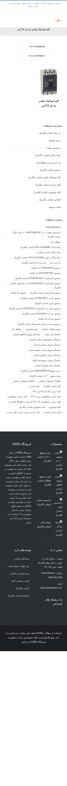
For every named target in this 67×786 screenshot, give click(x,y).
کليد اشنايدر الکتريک (52, 386)
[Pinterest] (49, 612)
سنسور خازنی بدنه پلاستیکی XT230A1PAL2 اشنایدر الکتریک (34, 308)
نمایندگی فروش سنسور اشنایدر (47, 345)
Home (57, 33)
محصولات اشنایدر (45, 33)
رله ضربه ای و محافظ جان (48, 162)
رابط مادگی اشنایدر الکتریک (48, 155)
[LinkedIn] (44, 612)
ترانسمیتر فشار (54, 148)
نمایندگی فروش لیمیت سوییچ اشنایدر (45, 350)
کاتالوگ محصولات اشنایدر (24, 381)
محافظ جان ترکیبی (53, 334)
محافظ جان (17, 329)
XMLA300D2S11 (53, 227)
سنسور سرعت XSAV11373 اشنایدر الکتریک (41, 314)
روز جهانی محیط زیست (18, 566)
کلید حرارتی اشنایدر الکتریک (48, 184)
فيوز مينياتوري (32, 329)
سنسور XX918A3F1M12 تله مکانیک (45, 273)
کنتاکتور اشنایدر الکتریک (50, 199)
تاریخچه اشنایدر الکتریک (18, 595)
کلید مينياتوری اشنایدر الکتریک (47, 192)
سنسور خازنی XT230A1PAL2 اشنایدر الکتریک (41, 298)
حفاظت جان (55, 242)
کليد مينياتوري (55, 407)
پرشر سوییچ (55, 140)
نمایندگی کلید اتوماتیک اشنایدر (48, 366)
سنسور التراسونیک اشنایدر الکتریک (45, 293)
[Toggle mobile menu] (52, 22)
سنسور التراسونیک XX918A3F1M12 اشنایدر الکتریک (38, 278)
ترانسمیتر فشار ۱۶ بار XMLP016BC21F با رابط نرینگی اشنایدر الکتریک (36, 234)
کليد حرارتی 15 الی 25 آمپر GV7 (47, 391)
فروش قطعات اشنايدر (51, 329)
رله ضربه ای (55, 263)
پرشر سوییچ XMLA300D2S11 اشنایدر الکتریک (41, 371)
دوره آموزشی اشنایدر (19, 573)
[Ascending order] (17, 46)
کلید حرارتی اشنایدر (52, 412)
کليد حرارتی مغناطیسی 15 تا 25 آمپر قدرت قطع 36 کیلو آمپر (35, 402)
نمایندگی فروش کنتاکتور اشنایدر (47, 355)
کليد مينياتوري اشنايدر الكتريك (32, 407)
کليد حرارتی (34, 386)
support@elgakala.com (51, 587)
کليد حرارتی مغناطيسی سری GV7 (46, 397)
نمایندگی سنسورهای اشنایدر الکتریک (45, 340)
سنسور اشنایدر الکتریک (50, 170)
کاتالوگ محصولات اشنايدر (50, 381)
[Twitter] (57, 612)
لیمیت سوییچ (55, 207)
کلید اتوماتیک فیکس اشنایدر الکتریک (44, 177)
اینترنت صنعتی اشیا (20, 581)
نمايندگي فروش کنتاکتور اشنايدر (27, 334)
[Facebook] (61, 612)
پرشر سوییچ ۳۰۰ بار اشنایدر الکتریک (45, 376)
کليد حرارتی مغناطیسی (17, 397)
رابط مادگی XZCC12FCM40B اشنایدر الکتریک (40, 247)
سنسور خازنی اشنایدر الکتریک (48, 303)
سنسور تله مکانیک (18, 293)
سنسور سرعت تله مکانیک (49, 319)
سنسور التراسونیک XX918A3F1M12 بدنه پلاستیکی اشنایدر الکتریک (35, 285)
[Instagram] (53, 612)
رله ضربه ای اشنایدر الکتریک (33, 263)
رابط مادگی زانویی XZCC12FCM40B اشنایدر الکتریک (37, 258)
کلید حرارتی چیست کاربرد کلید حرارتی (23, 412)
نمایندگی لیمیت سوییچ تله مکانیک (46, 360)
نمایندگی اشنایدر (21, 558)
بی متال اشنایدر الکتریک (50, 133)
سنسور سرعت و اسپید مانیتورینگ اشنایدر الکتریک (39, 324)
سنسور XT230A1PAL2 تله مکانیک (46, 268)
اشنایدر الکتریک (22, 588)
